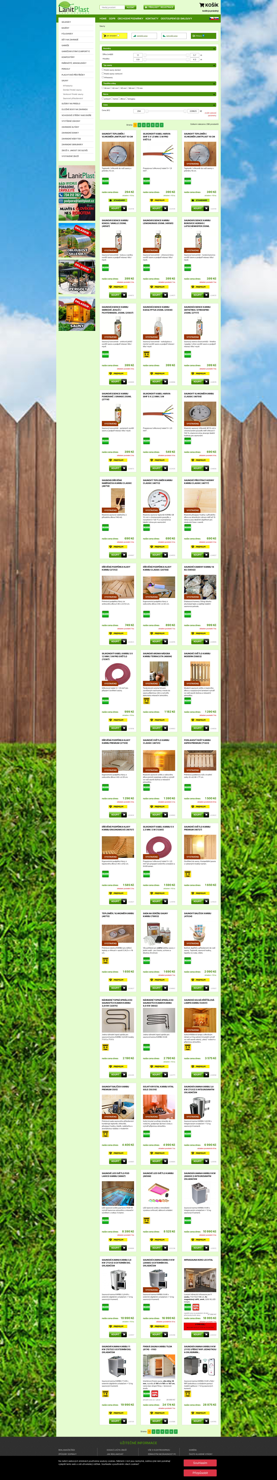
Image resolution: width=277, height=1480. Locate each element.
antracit (107, 99)
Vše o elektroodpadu (159, 1450)
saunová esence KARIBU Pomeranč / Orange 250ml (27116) (116, 396)
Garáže (65, 45)
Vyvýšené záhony (71, 121)
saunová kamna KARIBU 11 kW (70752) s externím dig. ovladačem (116, 1349)
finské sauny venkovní (113, 74)
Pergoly (66, 69)
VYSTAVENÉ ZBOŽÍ (70, 156)
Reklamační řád (66, 1450)
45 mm (123, 88)
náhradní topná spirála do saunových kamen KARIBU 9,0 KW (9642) (158, 1003)
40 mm (115, 88)
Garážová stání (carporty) (76, 51)
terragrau (131, 99)
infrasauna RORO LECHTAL (198, 1260)
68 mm (131, 88)
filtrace (199, 36)
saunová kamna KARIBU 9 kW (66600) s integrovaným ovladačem (200, 1176)
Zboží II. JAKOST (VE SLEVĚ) (75, 150)
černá (115, 99)
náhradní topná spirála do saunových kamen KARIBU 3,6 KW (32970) (117, 1003)
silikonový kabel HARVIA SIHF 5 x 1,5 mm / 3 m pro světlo (156, 136)
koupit (115, 208)
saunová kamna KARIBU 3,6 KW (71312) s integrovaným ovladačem (199, 1089)
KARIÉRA (193, 1450)
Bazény (65, 28)
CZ (210, 18)
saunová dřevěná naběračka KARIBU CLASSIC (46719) (117, 483)
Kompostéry (68, 57)
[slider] (144, 55)
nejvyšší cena (171, 36)
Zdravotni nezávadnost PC (162, 1454)
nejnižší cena (142, 36)
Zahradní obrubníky (72, 144)
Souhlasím (200, 1463)
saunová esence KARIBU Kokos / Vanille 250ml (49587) (115, 223)
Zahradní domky (70, 133)
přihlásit (153, 7)
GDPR (112, 18)
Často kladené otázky (201, 1454)
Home (103, 18)
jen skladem (112, 36)
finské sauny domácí (112, 70)
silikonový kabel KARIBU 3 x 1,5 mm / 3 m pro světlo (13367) (117, 656)
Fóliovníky (67, 34)
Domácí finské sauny (72, 90)
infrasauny (108, 77)
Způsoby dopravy (67, 1454)
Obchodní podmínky (130, 18)
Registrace (167, 7)
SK (215, 18)
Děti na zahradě (70, 39)
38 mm (107, 88)
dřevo (122, 99)
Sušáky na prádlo (71, 103)
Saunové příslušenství (73, 98)
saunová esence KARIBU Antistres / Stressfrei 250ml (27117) (197, 310)
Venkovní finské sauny (73, 94)
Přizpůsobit (200, 1473)
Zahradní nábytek (71, 139)
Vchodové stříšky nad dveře (76, 115)
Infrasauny (67, 85)
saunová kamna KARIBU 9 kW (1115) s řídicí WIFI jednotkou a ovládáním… (200, 1349)
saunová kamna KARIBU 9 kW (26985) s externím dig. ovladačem (159, 1263)
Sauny (65, 80)
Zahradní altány (70, 127)
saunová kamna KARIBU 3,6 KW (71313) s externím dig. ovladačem (116, 1263)
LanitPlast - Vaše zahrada (73, 7)
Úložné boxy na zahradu (75, 109)
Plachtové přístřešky (73, 75)
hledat (130, 7)
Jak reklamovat (115, 1454)
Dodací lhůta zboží (117, 1450)
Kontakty (152, 18)
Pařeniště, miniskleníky (74, 63)
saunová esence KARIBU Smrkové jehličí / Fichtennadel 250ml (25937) (117, 310)
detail (104, 143)
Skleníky (66, 22)
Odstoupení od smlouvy (176, 18)
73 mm (140, 88)
